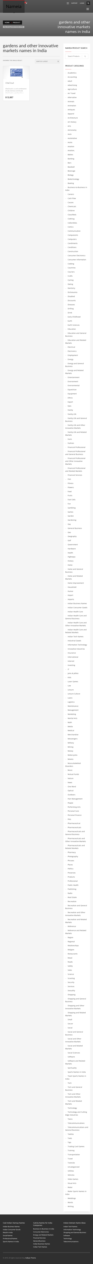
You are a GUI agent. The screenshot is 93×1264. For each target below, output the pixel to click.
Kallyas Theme (30, 1258)
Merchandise (73, 734)
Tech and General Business (73, 1088)
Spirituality (72, 1068)
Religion (71, 949)
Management (73, 710)
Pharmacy (72, 852)
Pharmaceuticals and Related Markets (75, 846)
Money (70, 751)
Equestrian (72, 389)
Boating (71, 183)
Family (70, 410)
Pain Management (75, 799)
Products (71, 877)
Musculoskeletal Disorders (73, 764)
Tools (70, 1138)
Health (70, 553)
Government (73, 544)
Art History (72, 122)
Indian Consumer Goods (77, 607)
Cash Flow (72, 198)
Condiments (73, 243)
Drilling (71, 308)
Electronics (72, 351)
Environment (73, 381)
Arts (69, 126)
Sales (70, 970)
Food (70, 491)
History (70, 561)
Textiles (71, 1134)
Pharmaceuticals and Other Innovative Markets (75, 839)
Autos (70, 142)
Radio (70, 893)
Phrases (71, 860)
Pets (69, 819)
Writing (71, 1206)
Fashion (71, 443)
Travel (70, 1158)
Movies (70, 759)
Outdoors (71, 795)
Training (71, 1150)
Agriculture (72, 89)
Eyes (69, 406)
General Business (75, 528)
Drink (70, 313)
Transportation (74, 1154)
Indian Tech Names (75, 636)
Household (72, 587)
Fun (69, 504)
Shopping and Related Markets (75, 1014)
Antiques (71, 109)
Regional (71, 941)
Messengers (73, 739)
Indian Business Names (77, 603)
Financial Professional (76, 447)
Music (70, 770)
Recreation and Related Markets (76, 920)
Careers (71, 194)
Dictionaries (72, 292)
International (73, 657)
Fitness (70, 483)
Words (70, 1202)
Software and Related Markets (75, 1062)
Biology (71, 175)
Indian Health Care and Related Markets (76, 631)
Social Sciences (74, 1053)
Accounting (72, 77)
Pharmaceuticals (74, 827)
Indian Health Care (75, 611)
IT (68, 669)
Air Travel (71, 93)
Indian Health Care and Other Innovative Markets (76, 624)
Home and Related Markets (74, 577)
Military (71, 743)
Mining (70, 747)
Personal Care (73, 811)
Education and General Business (75, 334)
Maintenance (73, 706)
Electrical (71, 347)
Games (70, 512)
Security (71, 982)
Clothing (71, 219)
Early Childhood (74, 317)
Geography (72, 536)
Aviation (71, 146)
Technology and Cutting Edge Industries (76, 1113)
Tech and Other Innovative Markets (73, 1095)
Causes (71, 202)
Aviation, (71, 150)
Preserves (72, 873)
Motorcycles (72, 755)
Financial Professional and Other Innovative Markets (75, 461)
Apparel (71, 114)
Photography (73, 856)
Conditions (72, 247)
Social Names (7, 1235)
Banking (71, 159)
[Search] (85, 56)
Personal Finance (74, 815)
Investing (71, 665)
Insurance (72, 653)
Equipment (72, 394)
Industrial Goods (74, 640)
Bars (69, 163)
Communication (74, 231)
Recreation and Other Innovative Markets (75, 913)
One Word (72, 786)
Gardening (72, 520)
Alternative (72, 97)
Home (70, 565)
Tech (70, 1083)
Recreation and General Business (76, 907)
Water (70, 1187)
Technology (72, 1108)
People (70, 803)
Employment (73, 355)
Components (73, 235)
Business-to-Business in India (76, 188)
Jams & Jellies (73, 673)
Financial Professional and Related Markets (75, 469)
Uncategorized (73, 1167)
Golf (69, 540)
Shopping (71, 994)
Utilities (71, 1171)
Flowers (71, 487)
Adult (70, 81)
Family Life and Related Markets (76, 433)
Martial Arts (72, 718)
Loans (70, 698)
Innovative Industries (76, 649)
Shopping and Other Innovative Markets (74, 1007)
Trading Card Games (76, 1146)
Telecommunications (76, 1123)
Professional (73, 881)
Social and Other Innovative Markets (73, 1040)
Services (71, 986)
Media (70, 726)
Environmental (74, 385)
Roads (70, 962)
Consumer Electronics (76, 255)
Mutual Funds (73, 774)
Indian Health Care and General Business (76, 617)
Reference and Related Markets (75, 931)
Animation (72, 105)
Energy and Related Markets (74, 371)
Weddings (72, 1198)
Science (71, 974)
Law (69, 685)
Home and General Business (74, 570)
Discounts (72, 300)
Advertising (72, 85)
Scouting (71, 978)
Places (70, 864)
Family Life (72, 414)
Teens (70, 1119)
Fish (69, 479)
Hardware (72, 548)
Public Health (73, 885)
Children (71, 210)
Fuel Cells (71, 499)
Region (70, 937)
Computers (72, 239)
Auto (69, 134)
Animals (71, 101)
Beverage (71, 171)
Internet (71, 661)
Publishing (72, 889)
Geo (69, 532)
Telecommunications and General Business (76, 1128)
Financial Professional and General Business (75, 452)
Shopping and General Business (75, 1000)
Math (70, 722)
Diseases (71, 304)
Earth (70, 321)
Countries (72, 268)
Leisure (71, 690)
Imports (71, 599)
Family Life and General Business (76, 419)
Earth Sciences (74, 325)
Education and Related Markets (75, 341)
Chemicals (72, 206)
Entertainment (73, 377)
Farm (70, 439)
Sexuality (71, 990)
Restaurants (73, 954)
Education (72, 329)
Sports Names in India (77, 1072)
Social (70, 1028)
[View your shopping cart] (26, 3)
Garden (71, 516)
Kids (69, 677)
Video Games (73, 1179)
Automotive (72, 138)
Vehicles (71, 1175)
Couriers (71, 272)
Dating (70, 284)
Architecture (73, 118)
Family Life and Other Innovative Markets (75, 426)
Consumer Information (77, 259)
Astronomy (72, 130)
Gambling (72, 508)
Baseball (71, 167)
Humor (70, 591)
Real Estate (72, 897)
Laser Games (73, 681)
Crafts (70, 276)
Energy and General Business (74, 364)
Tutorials (71, 1163)
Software (71, 1057)
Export (70, 402)
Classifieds (72, 214)
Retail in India (8, 1232)
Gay (69, 524)
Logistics (71, 702)
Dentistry (71, 288)
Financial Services (75, 475)
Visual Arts (72, 1183)
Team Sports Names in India (75, 1077)
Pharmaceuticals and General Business (75, 832)
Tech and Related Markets (73, 1102)
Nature (70, 778)
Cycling (71, 280)
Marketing (72, 714)
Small (70, 1019)
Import (70, 595)
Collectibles (72, 223)
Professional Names (10, 1238)
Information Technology (77, 645)
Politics (70, 868)
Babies (70, 154)
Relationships (73, 945)
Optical (71, 790)
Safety (70, 966)
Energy (70, 359)
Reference (72, 926)
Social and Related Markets (74, 1047)
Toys (69, 1142)
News (70, 782)
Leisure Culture (74, 694)
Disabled (71, 296)
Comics (71, 227)
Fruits (70, 495)
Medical (71, 730)
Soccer (70, 1023)
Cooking (71, 264)
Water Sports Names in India (75, 1192)
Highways (71, 557)
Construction (73, 251)
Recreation (72, 901)
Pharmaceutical (74, 823)
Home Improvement (76, 583)
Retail (70, 958)
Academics (72, 73)
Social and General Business (74, 1033)
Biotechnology (73, 179)
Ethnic (70, 398)
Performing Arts (74, 807)
